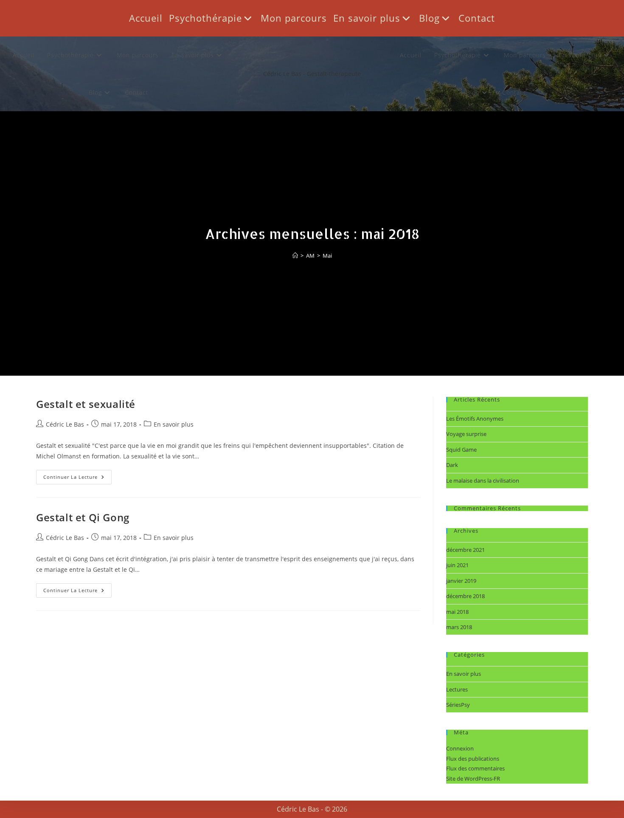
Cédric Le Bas (65, 424)
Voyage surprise (466, 434)
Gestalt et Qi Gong (82, 517)
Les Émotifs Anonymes (474, 418)
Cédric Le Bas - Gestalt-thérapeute (312, 74)
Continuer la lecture (77, 475)
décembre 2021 (465, 550)
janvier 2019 (461, 581)
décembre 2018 (465, 596)
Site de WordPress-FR (473, 778)
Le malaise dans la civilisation (482, 480)
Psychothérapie (205, 17)
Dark (452, 465)
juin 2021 (457, 565)
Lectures (457, 689)
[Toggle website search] (541, 92)
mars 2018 (459, 627)
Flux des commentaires (475, 768)
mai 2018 (457, 612)
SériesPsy (458, 704)
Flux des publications (472, 758)
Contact (476, 17)
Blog (429, 17)
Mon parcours (294, 17)
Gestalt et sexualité (85, 404)
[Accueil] (295, 255)
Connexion (460, 748)
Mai (327, 255)
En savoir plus (366, 17)
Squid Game (461, 449)
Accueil (146, 17)
